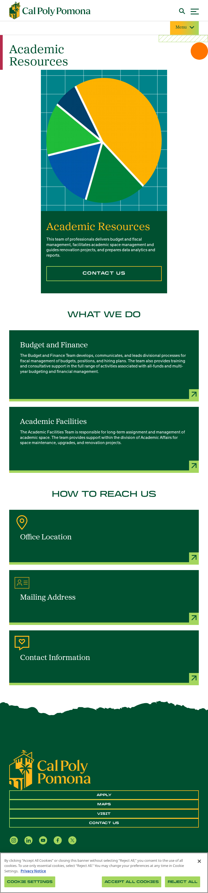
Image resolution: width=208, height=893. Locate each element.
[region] (104, 873)
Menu (181, 27)
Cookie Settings (30, 882)
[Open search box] (182, 10)
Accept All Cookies (131, 882)
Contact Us (104, 273)
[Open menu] (195, 11)
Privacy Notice (33, 871)
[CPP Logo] (50, 770)
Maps (104, 804)
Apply (104, 795)
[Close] (199, 861)
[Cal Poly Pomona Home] (49, 11)
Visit (104, 814)
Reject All (182, 882)
